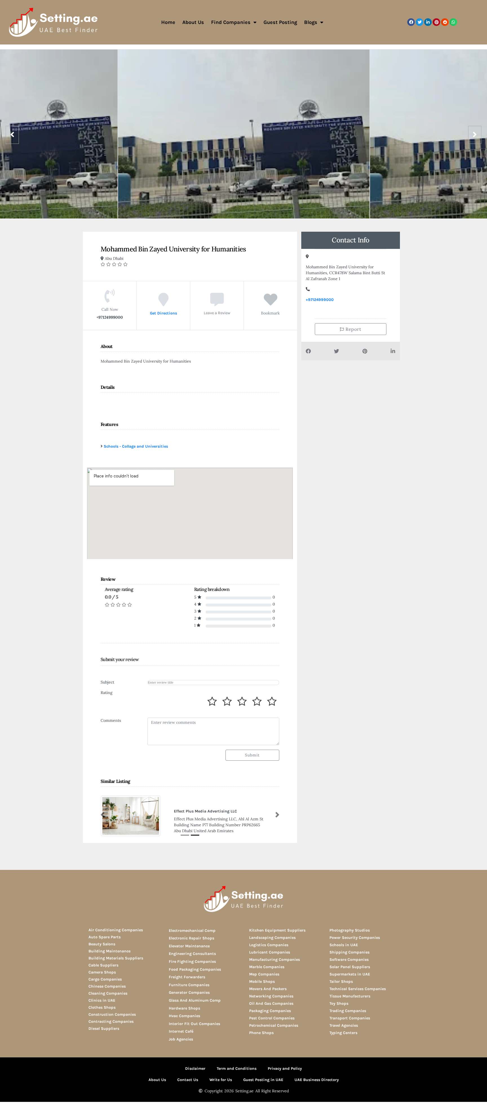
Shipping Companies (349, 952)
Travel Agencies (343, 1025)
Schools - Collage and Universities (136, 446)
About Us (193, 22)
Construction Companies (112, 1014)
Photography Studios (349, 930)
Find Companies (231, 22)
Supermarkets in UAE (349, 974)
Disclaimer (195, 1068)
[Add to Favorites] (270, 303)
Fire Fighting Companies (192, 961)
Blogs (310, 22)
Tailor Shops (341, 981)
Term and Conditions (236, 1068)
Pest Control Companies (272, 1018)
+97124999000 (320, 299)
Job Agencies (181, 1039)
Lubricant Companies (269, 952)
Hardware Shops (184, 1008)
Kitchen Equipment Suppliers (277, 930)
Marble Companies (266, 966)
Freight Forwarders (187, 977)
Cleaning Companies (107, 993)
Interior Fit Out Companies (194, 1023)
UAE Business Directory (317, 1079)
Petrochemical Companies (273, 1025)
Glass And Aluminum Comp (195, 1000)
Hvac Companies (184, 1015)
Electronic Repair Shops (191, 938)
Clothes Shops (102, 1007)
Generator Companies (189, 992)
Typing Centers (343, 1032)
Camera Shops (102, 972)
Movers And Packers (268, 988)
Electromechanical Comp (192, 930)
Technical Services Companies (357, 988)
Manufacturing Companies (274, 959)
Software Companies (349, 959)
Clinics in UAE (101, 1000)
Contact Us (187, 1079)
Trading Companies (347, 1010)
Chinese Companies (107, 986)
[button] (411, 22)
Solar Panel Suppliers (349, 966)
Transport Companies (349, 1018)
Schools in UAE (343, 945)
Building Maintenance (109, 951)
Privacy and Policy (285, 1068)
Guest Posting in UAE (263, 1079)
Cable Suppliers (103, 965)
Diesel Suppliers (103, 1028)
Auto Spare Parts (104, 937)
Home (168, 22)
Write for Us (220, 1079)
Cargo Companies (105, 979)
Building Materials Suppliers (115, 958)
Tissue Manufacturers (349, 996)
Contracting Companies (111, 1021)
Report (353, 329)
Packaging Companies (270, 1010)
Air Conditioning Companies (115, 930)
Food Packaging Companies (195, 969)
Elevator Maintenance (189, 946)
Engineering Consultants (192, 953)
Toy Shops (338, 1003)
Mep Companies (264, 974)
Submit (252, 755)
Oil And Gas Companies (271, 1003)
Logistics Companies (268, 945)
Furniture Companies (189, 985)
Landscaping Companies (272, 937)
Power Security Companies (354, 937)
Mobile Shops (262, 981)
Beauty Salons (101, 944)
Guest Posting (280, 22)
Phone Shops (261, 1032)
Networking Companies (271, 996)
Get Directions (163, 313)
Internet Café (181, 1031)
